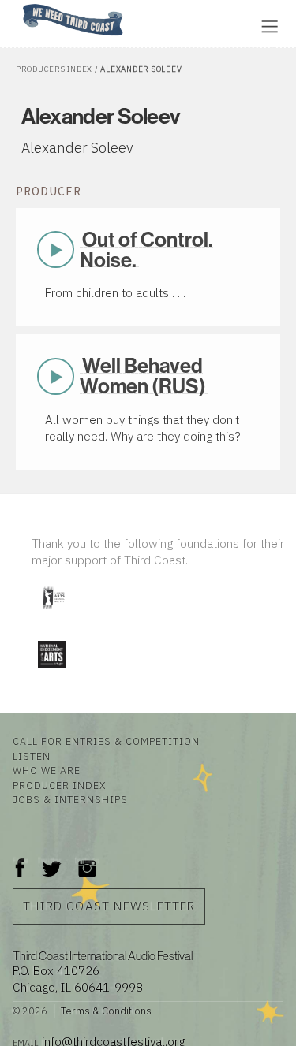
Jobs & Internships (70, 799)
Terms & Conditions (106, 1011)
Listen (32, 756)
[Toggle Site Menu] (269, 26)
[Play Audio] (185, 25)
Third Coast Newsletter (109, 906)
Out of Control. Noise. (146, 249)
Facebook (20, 860)
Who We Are (47, 770)
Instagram (87, 860)
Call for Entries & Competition (106, 741)
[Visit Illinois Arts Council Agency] (53, 614)
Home (18, 5)
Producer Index (59, 785)
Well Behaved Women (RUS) (143, 375)
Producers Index (54, 69)
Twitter (50, 860)
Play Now (55, 250)
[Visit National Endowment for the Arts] (51, 672)
